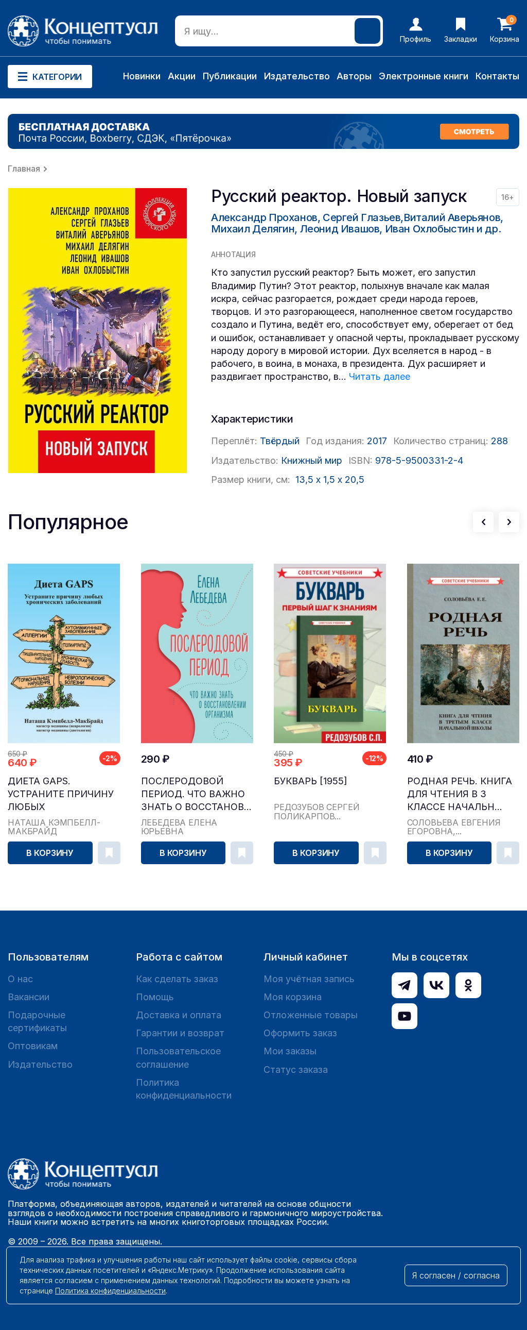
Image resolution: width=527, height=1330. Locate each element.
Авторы (354, 76)
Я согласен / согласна (456, 1275)
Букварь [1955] (310, 781)
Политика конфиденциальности (184, 1089)
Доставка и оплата (178, 1014)
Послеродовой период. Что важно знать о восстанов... (196, 794)
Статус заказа (296, 1069)
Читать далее (379, 376)
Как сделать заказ (177, 978)
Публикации (230, 76)
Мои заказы (290, 1051)
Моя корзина (293, 996)
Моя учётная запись (309, 978)
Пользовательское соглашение (178, 1057)
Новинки (142, 76)
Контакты (497, 76)
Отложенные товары (311, 1014)
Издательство (297, 76)
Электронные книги (423, 76)
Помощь (155, 996)
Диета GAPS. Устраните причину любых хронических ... (61, 794)
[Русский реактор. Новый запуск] (98, 330)
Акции (182, 76)
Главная (24, 168)
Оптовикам (33, 1045)
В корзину (50, 853)
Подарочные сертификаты (37, 1021)
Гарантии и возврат (180, 1033)
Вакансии (28, 996)
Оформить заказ (300, 1033)
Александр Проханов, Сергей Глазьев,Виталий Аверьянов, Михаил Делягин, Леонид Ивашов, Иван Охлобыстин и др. (357, 223)
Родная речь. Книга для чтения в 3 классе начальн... (459, 794)
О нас (20, 978)
